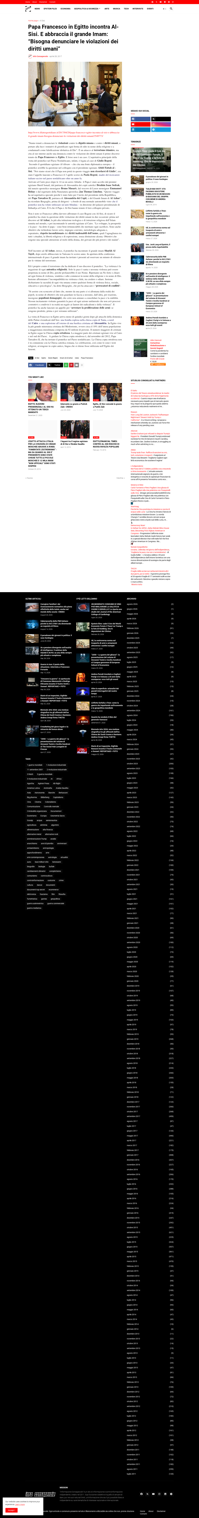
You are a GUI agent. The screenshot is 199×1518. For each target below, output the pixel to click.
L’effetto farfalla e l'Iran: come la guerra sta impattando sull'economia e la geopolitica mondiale (158, 215)
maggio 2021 (150, 904)
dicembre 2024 (150, 696)
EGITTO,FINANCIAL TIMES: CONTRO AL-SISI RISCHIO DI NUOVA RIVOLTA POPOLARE (106, 444)
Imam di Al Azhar (66, 358)
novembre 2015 (150, 1223)
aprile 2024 (150, 734)
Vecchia (119, 478)
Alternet (134, 431)
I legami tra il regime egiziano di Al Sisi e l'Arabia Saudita (74, 442)
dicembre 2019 (150, 986)
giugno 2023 (150, 783)
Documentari (56, 811)
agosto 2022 (150, 831)
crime (61, 880)
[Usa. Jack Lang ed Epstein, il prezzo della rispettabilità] (137, 247)
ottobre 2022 (150, 821)
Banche (51, 793)
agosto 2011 (150, 1469)
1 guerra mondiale (34, 765)
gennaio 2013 (150, 1387)
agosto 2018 (150, 1063)
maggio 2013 (150, 1367)
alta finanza (48, 830)
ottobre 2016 (150, 1169)
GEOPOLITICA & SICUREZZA (86, 9)
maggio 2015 (150, 1252)
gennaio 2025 (150, 691)
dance (39, 885)
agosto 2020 (150, 947)
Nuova (30, 478)
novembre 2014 (150, 1281)
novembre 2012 (150, 1397)
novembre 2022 (150, 817)
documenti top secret (36, 890)
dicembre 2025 (150, 638)
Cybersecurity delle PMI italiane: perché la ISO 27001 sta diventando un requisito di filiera (158, 261)
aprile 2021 (150, 909)
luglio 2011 (150, 1474)
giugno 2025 (150, 667)
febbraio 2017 (150, 1150)
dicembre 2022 (150, 812)
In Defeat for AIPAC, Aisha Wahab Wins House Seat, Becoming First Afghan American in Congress (150, 530)
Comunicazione (33, 806)
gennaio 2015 (150, 1271)
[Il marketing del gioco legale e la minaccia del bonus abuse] (32, 729)
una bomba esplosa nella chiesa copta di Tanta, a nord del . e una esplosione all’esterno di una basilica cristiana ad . (71, 321)
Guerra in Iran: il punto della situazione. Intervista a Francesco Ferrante (55, 667)
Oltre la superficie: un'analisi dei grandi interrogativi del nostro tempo (105, 691)
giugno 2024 (150, 725)
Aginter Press (43, 783)
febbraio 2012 (150, 1440)
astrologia (52, 857)
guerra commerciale (55, 903)
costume (51, 880)
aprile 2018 (150, 1082)
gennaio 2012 (150, 1445)
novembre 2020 (150, 933)
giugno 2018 (150, 1073)
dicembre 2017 (150, 1102)
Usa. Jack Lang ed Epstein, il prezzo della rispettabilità (158, 245)
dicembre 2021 (150, 870)
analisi (53, 839)
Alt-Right (56, 783)
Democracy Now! (138, 525)
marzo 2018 (150, 1087)
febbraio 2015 (150, 1266)
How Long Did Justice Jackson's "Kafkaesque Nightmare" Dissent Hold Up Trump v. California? (150, 417)
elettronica (31, 894)
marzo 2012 (150, 1435)
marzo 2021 (150, 913)
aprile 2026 (150, 619)
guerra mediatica (34, 908)
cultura (30, 885)
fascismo (44, 894)
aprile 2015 (150, 1256)
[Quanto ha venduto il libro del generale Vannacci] (82, 720)
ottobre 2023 (150, 764)
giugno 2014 (150, 1305)
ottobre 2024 (150, 706)
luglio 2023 (150, 778)
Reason (134, 412)
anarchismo (32, 843)
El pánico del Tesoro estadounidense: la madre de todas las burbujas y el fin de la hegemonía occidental (150, 396)
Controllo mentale (51, 806)
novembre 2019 (150, 991)
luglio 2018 (150, 1068)
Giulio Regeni (53, 358)
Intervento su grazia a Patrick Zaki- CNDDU (74, 405)
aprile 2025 (150, 677)
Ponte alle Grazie (157, 359)
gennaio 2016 (150, 1213)
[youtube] (161, 2)
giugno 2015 (150, 1247)
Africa (58, 779)
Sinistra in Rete (137, 485)
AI (52, 779)
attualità (64, 857)
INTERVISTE (138, 9)
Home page (33, 21)
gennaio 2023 (150, 807)
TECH (126, 9)
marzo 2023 (150, 797)
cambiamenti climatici (36, 871)
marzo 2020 (150, 971)
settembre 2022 (150, 826)
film (53, 894)
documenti (50, 885)
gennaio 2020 (150, 981)
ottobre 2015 (150, 1227)
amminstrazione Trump (37, 839)
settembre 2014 (150, 1290)
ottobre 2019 (150, 996)
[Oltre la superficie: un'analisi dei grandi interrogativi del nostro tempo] (82, 691)
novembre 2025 (150, 643)
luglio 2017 (150, 1126)
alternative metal (34, 834)
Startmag (135, 506)
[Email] (76, 365)
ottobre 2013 (150, 1343)
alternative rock (51, 834)
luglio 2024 (150, 720)
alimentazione (33, 830)
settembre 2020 (150, 942)
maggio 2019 (150, 1020)
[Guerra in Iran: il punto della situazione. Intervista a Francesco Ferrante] (32, 667)
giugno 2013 (150, 1363)
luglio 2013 (150, 1358)
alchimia (43, 825)
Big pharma (32, 797)
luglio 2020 (150, 952)
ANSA (133, 450)
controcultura (46, 876)
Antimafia (48, 788)
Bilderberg (45, 797)
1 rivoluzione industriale (56, 765)
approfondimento (34, 853)
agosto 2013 (150, 1353)
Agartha (30, 783)
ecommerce (53, 890)
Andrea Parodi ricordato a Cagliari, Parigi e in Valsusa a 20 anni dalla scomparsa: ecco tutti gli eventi (158, 321)
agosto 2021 (150, 889)
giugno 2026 (150, 609)
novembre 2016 (150, 1165)
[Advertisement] (151, 60)
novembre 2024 (150, 701)
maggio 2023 (150, 788)
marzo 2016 (150, 1203)
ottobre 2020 (150, 937)
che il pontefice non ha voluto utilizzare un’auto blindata (73, 203)
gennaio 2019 (150, 1039)
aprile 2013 (150, 1372)
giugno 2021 (150, 899)
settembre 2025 (150, 652)
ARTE (107, 9)
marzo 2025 (150, 681)
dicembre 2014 (150, 1276)
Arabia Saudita (62, 788)
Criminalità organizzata (37, 811)
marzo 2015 (150, 1261)
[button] (164, 8)
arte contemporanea (35, 857)
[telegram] (165, 2)
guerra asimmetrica (35, 903)
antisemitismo (33, 848)
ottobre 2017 (150, 1111)
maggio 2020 (150, 962)
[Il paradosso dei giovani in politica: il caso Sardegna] (137, 179)
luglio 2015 (150, 1242)
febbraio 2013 (150, 1382)
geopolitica (55, 899)
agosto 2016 (150, 1179)
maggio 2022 (150, 846)
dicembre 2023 (150, 754)
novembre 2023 (150, 759)
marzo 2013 (150, 1377)
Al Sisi (42, 21)
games (44, 899)
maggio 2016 (150, 1194)
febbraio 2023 (150, 802)
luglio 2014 (150, 1300)
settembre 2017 (150, 1116)
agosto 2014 (150, 1295)
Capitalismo (58, 797)
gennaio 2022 (150, 865)
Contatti (52, 2)
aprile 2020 (150, 966)
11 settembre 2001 (35, 770)
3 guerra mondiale (44, 774)
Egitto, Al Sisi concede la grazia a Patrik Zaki (107, 405)
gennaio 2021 (150, 923)
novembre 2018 (150, 1049)
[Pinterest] (71, 365)
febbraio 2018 (150, 1092)
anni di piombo (47, 843)
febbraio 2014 (150, 1324)
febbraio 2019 (150, 1034)
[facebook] (152, 2)
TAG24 (133, 568)
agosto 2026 (150, 604)
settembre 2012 (150, 1406)
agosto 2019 (150, 1005)
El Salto (134, 390)
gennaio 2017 (150, 1155)
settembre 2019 (150, 1000)
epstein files (50, 9)
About (34, 2)
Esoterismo (32, 816)
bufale (51, 866)
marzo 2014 (150, 1319)
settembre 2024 (150, 710)
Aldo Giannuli (155, 340)
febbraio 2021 (150, 918)
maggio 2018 (150, 1078)
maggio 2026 (150, 614)
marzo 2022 (150, 855)
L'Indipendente (137, 466)
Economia (65, 9)
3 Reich (30, 774)
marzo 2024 (150, 739)
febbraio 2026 (150, 628)
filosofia (62, 894)
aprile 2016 (150, 1198)
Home (27, 2)
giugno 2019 (150, 1015)
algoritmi (55, 825)
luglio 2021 (150, 894)
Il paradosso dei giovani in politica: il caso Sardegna (157, 178)
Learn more (20, 1504)
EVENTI (150, 9)
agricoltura (31, 825)
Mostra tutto (136, 584)
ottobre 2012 (150, 1401)
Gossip (30, 820)
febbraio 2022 (150, 860)
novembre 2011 (150, 1455)
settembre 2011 (150, 1464)
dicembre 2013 (150, 1334)
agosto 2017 (150, 1121)
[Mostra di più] (82, 365)
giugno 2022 (150, 841)
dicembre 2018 (150, 1044)
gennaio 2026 (150, 633)
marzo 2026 (150, 623)
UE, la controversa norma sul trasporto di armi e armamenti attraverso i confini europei (158, 231)
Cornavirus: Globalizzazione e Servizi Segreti (158, 345)
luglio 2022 (150, 836)
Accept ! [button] (11, 1510)
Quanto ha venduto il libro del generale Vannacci (104, 718)
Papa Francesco (87, 358)
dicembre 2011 (150, 1450)
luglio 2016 (150, 1184)
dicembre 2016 (150, 1160)
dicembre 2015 (150, 1218)
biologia (41, 866)
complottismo (55, 871)
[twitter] (156, 2)
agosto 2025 (150, 657)
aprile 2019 (150, 1024)
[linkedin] (169, 2)
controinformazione (35, 880)
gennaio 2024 (150, 749)
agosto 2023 (150, 773)
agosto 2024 (150, 715)
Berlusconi (63, 793)
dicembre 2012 (150, 1392)
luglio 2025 (150, 662)
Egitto (44, 358)
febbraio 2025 (150, 686)
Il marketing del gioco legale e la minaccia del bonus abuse (54, 728)
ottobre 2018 (150, 1053)
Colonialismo (50, 802)
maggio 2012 (150, 1425)
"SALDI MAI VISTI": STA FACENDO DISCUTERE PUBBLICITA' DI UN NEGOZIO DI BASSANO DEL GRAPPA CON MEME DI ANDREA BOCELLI (158, 195)
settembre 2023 (150, 768)
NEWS (37, 9)
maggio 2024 (150, 730)
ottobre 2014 (150, 1285)
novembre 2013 (150, 1339)
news (77, 358)
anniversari (62, 843)
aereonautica (51, 820)
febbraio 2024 (150, 744)
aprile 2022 (150, 851)
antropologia (48, 848)
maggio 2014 (150, 1310)
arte (47, 853)
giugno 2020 (150, 957)
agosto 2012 (150, 1411)
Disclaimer (43, 2)
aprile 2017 (150, 1140)
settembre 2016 (150, 1174)
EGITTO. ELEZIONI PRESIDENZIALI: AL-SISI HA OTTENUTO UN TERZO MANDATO (41, 408)
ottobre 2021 (150, 879)
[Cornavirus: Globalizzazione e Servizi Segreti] (140, 340)
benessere (56, 862)
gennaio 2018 (150, 1097)
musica (116, 9)
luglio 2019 (150, 1010)
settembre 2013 (150, 1348)
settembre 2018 (150, 1058)
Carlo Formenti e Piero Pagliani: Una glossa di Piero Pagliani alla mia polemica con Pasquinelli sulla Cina (150, 490)
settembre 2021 (150, 884)
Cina (29, 802)
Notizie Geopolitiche (139, 547)
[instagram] (173, 2)
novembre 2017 (150, 1107)
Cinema (38, 802)
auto (29, 862)
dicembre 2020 (150, 928)
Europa (43, 816)
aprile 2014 (150, 1314)
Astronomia (40, 793)
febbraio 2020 (150, 976)
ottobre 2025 (150, 648)
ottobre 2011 (150, 1459)
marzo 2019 (150, 1029)
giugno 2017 (150, 1131)
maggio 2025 (150, 672)
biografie (31, 866)
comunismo (32, 876)
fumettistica (32, 899)
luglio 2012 (150, 1416)
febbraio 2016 (150, 1208)
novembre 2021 (150, 875)
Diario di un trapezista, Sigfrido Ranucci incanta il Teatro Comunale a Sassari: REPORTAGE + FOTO (55, 698)
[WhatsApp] (66, 365)
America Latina (33, 788)
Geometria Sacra (57, 816)
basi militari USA (41, 862)
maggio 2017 (150, 1136)
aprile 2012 (150, 1430)
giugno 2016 (150, 1189)
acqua (39, 820)
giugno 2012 (150, 1421)
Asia (29, 793)
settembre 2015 (150, 1232)
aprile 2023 (150, 793)
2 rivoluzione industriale (57, 770)
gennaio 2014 (150, 1329)
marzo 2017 (150, 1145)
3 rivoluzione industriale (37, 779)
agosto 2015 (150, 1237)
